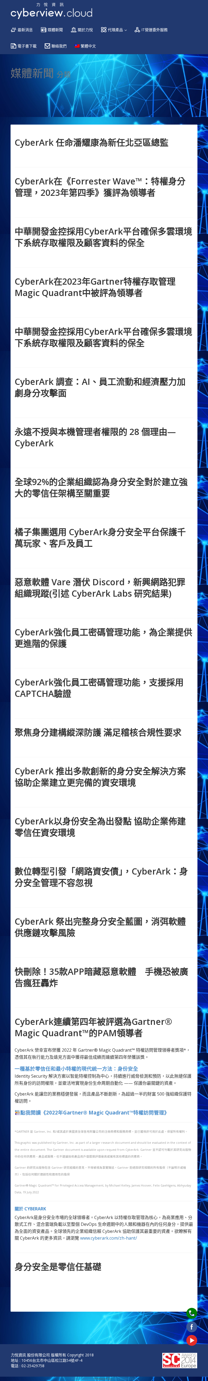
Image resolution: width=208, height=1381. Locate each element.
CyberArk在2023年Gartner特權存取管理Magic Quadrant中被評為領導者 (95, 286)
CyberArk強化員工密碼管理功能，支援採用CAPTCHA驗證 (99, 687)
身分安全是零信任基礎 (58, 1266)
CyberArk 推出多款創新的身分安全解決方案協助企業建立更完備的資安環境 (100, 776)
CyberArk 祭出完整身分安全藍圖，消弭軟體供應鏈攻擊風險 (100, 926)
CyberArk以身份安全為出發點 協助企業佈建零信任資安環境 (100, 826)
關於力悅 (85, 29)
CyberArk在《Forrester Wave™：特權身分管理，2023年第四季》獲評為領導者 (100, 186)
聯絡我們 (59, 45)
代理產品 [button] (116, 29)
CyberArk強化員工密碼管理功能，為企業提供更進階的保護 (103, 637)
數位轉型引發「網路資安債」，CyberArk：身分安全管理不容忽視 (101, 876)
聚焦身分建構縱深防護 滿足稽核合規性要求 (98, 732)
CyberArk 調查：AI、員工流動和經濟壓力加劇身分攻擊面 (100, 387)
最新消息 (25, 29)
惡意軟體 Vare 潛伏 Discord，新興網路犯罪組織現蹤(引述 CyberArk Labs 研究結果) (100, 587)
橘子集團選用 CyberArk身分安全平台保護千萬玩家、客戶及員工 (100, 537)
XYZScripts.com (125, 1379)
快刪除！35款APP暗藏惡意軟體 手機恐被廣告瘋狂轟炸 (101, 977)
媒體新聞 (55, 29)
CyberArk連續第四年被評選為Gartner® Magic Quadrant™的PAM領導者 (93, 1027)
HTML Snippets (82, 1379)
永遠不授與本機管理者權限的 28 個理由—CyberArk (95, 437)
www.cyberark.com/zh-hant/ (108, 1238)
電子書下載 (27, 45)
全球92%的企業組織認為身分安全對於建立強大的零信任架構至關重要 (101, 487)
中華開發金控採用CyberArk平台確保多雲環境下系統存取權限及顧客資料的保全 (103, 236)
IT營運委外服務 (154, 29)
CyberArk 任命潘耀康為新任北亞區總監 (91, 142)
